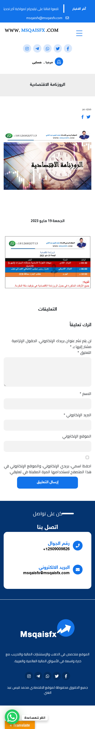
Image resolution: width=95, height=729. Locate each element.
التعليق (84, 352)
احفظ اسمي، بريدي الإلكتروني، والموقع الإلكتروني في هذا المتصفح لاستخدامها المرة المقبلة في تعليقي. (47, 469)
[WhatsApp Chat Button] (12, 716)
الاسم (85, 393)
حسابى (37, 62)
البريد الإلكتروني (77, 415)
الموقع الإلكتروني (76, 436)
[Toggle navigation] (79, 33)
